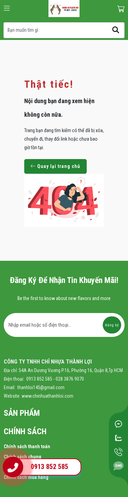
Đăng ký (112, 325)
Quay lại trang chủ (58, 166)
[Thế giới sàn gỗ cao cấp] (64, 8)
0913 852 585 (49, 467)
